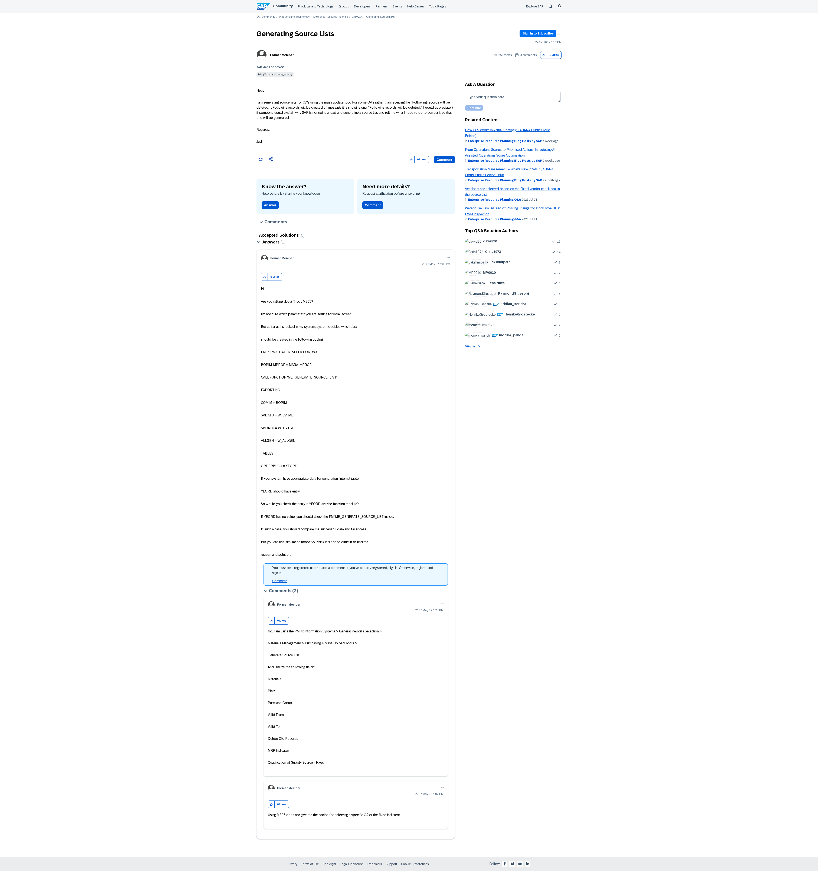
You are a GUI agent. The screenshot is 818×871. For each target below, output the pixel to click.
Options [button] (558, 34)
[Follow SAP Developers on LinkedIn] (527, 863)
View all (471, 346)
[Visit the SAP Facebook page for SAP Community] (504, 863)
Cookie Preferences (415, 864)
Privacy (292, 864)
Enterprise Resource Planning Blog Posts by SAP (505, 141)
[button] (543, 55)
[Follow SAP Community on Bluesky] (512, 863)
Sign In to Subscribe (538, 33)
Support (391, 864)
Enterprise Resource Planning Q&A (494, 199)
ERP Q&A (357, 17)
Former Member (282, 55)
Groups (343, 6)
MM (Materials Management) (275, 74)
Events (397, 6)
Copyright (329, 864)
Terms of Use (310, 864)
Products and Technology (315, 6)
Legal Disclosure (351, 864)
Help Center (415, 6)
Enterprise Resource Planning (330, 17)
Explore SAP (534, 6)
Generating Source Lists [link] (380, 17)
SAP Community (265, 17)
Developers (362, 6)
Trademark (374, 864)
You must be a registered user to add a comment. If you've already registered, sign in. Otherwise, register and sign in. (352, 570)
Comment (444, 159)
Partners (382, 6)
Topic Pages (437, 6)
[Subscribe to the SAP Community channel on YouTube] (520, 863)
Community (283, 6)
